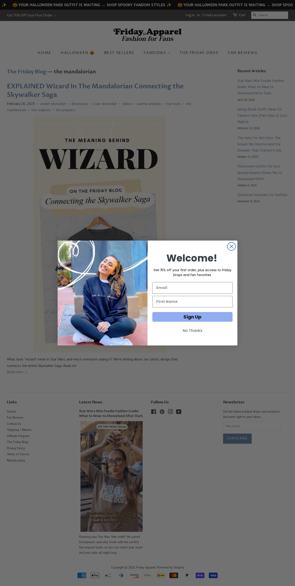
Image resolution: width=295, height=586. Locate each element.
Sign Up (192, 317)
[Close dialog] (231, 246)
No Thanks (192, 330)
